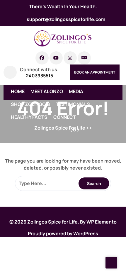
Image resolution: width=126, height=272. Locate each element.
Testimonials (73, 104)
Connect (64, 117)
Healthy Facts (29, 117)
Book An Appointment (94, 72)
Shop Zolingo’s (30, 104)
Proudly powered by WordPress (63, 233)
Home (18, 91)
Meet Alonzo (46, 91)
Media (76, 91)
